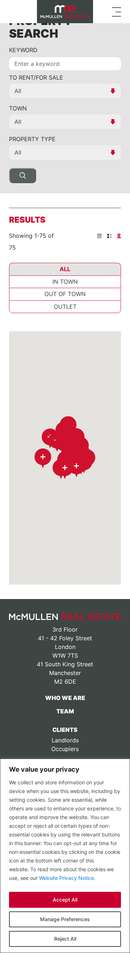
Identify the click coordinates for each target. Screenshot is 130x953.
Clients (65, 729)
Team (65, 711)
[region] (65, 856)
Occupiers (65, 748)
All (65, 269)
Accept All (65, 900)
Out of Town (65, 294)
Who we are (65, 697)
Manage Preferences (65, 919)
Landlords (65, 740)
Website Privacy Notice (66, 878)
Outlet (65, 306)
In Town (65, 281)
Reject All (65, 939)
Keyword (23, 50)
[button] (42, 458)
